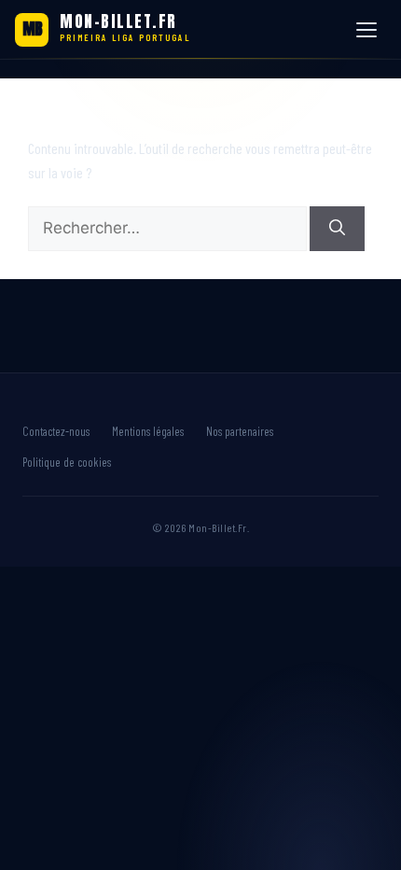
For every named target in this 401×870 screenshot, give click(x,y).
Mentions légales (148, 431)
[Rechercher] (337, 228)
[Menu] (369, 30)
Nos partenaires (239, 431)
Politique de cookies (66, 462)
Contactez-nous (56, 431)
